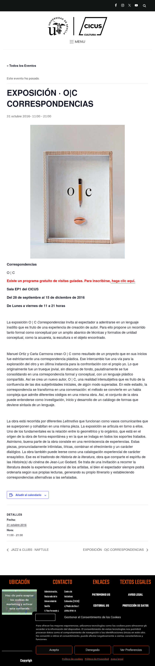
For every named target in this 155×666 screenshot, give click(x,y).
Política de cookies (72, 658)
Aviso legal (117, 658)
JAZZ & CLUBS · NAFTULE (29, 549)
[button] (77, 41)
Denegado (93, 650)
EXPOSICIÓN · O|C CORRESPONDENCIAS (114, 549)
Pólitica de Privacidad (97, 658)
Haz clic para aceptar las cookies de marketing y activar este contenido (19, 602)
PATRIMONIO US (101, 594)
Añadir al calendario (28, 495)
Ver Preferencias (131, 650)
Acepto (54, 650)
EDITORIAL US (101, 605)
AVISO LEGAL (135, 594)
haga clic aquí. (123, 280)
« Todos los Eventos (21, 65)
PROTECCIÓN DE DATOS (135, 605)
